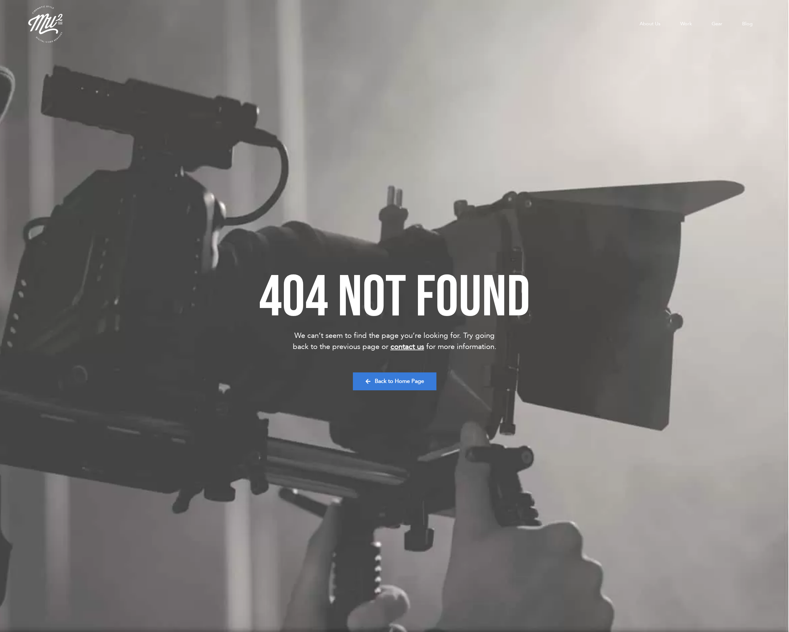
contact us (407, 347)
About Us (650, 23)
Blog (747, 23)
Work (686, 23)
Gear (717, 23)
